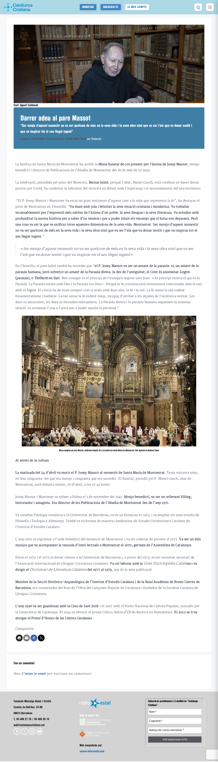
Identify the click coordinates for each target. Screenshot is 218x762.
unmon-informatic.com (92, 751)
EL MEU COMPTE (137, 7)
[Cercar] (198, 7)
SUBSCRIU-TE (110, 7)
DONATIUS (88, 7)
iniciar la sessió (35, 673)
